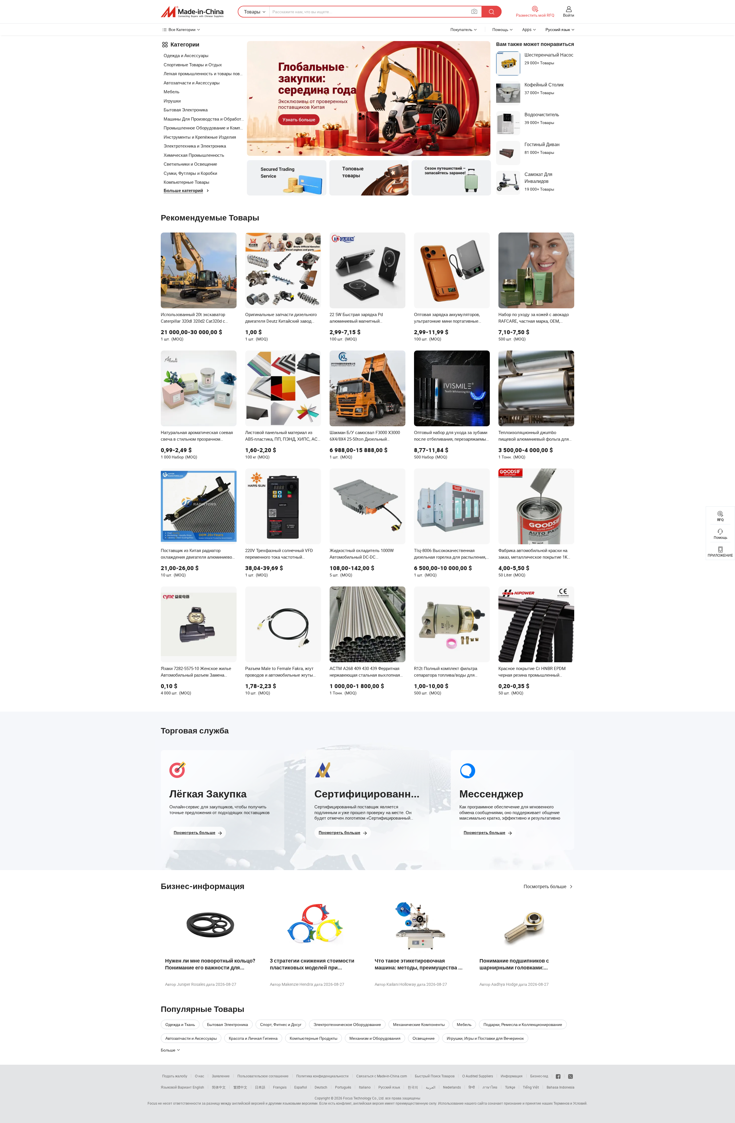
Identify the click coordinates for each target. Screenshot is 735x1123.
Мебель (171, 91)
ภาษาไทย (490, 1087)
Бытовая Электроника (186, 110)
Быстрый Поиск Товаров (434, 1076)
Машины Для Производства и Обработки (204, 119)
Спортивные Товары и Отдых (193, 64)
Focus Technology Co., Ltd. (363, 1098)
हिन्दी (472, 1087)
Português (343, 1087)
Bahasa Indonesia (561, 1087)
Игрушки (172, 101)
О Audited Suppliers (477, 1076)
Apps (526, 29)
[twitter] (570, 1076)
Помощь (500, 29)
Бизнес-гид (539, 1076)
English (198, 1087)
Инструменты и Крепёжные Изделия (200, 137)
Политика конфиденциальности (322, 1076)
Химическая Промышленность (194, 155)
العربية (430, 1087)
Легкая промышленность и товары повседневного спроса (204, 73)
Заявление (221, 1076)
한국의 (413, 1087)
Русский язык (389, 1087)
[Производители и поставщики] (192, 12)
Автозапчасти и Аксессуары (192, 83)
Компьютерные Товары (186, 182)
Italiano (365, 1087)
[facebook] (558, 1076)
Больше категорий (183, 190)
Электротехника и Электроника (195, 146)
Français (280, 1087)
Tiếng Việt (531, 1087)
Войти (568, 15)
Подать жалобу (174, 1076)
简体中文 (219, 1087)
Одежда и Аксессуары (186, 55)
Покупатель (461, 29)
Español (300, 1087)
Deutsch (321, 1087)
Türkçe (510, 1087)
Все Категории (182, 29)
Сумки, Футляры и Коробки (190, 173)
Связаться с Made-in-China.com (381, 1076)
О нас (199, 1076)
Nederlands (452, 1087)
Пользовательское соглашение (263, 1076)
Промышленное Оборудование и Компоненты (204, 128)
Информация (512, 1076)
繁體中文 (240, 1087)
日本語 (260, 1087)
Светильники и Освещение (190, 164)
